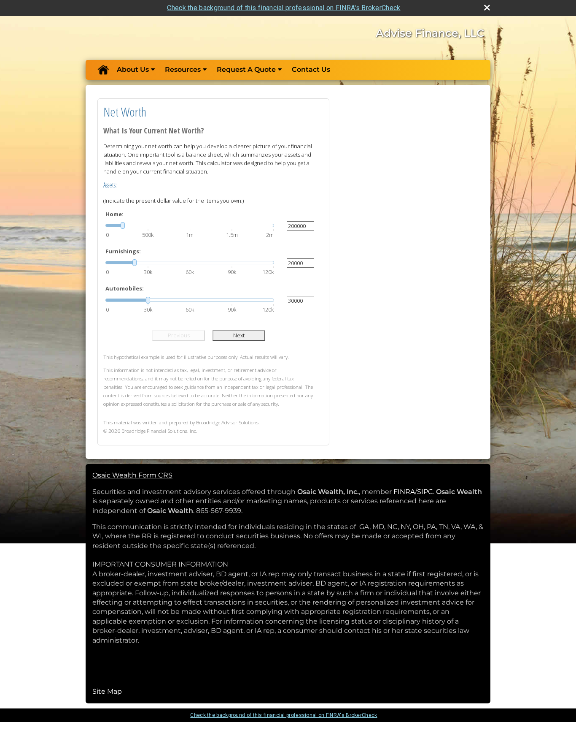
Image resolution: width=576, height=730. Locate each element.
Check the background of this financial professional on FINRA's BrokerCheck (283, 8)
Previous (179, 335)
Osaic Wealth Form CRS (132, 475)
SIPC (425, 492)
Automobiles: (124, 288)
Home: (114, 214)
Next (239, 335)
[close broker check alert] (487, 7)
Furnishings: (123, 251)
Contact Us (311, 69)
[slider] (189, 225)
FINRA (404, 492)
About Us (133, 69)
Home (103, 69)
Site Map (107, 691)
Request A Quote (246, 69)
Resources (183, 69)
